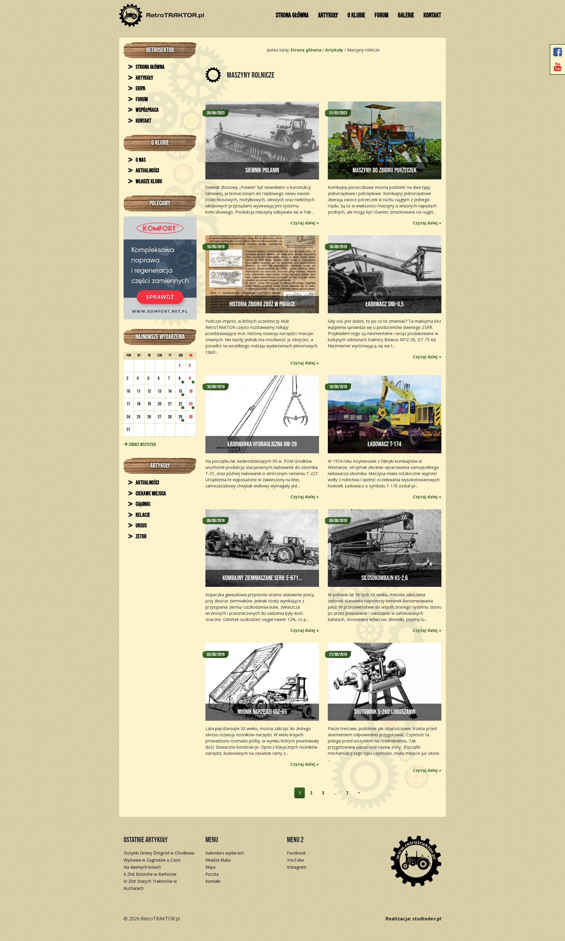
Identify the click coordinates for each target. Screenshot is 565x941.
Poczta (212, 874)
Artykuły (328, 15)
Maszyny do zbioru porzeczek (384, 170)
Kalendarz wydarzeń (224, 853)
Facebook (296, 853)
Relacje (142, 515)
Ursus (141, 525)
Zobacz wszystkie (142, 444)
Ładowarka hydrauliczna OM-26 (262, 444)
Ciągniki (142, 504)
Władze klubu (148, 181)
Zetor (141, 536)
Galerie (406, 15)
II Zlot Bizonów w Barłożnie (150, 874)
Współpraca (147, 110)
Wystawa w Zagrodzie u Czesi (152, 860)
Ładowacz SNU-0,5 (384, 304)
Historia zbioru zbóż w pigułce (262, 304)
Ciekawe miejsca (150, 493)
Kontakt (432, 15)
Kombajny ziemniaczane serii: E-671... (262, 578)
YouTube (295, 860)
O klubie (356, 15)
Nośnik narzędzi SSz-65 (262, 712)
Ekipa (140, 88)
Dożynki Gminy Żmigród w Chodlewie (159, 853)
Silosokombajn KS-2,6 (384, 578)
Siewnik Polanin (262, 170)
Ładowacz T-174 (384, 444)
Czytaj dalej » (304, 223)
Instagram (296, 867)
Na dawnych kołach (142, 867)
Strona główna (292, 15)
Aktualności (147, 170)
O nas (140, 160)
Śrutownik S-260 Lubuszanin (384, 712)
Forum (381, 15)
